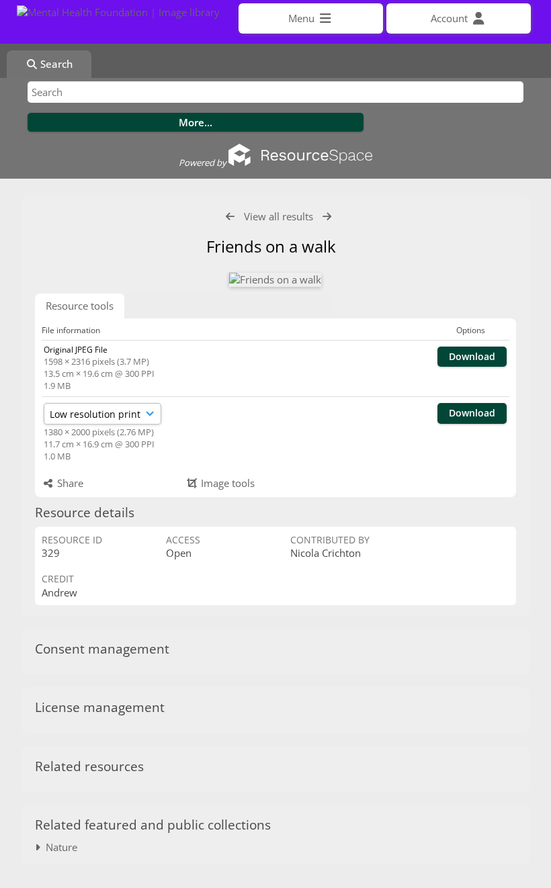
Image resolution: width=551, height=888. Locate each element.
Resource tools (80, 305)
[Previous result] (230, 217)
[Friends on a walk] (275, 280)
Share (68, 483)
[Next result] (327, 217)
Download (472, 356)
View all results (278, 216)
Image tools (226, 483)
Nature (58, 847)
